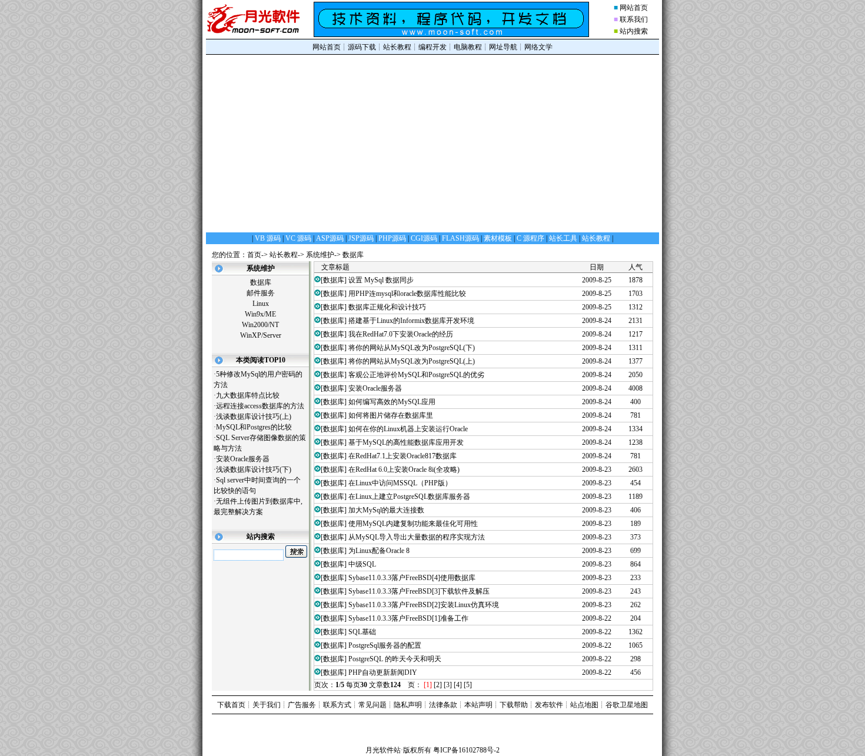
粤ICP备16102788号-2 (466, 750)
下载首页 (231, 705)
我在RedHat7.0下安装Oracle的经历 (400, 334)
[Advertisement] (432, 143)
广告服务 (302, 705)
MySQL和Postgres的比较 (254, 427)
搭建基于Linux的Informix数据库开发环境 (411, 321)
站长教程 (397, 47)
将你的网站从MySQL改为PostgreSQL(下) (411, 348)
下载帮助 (514, 705)
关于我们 (266, 705)
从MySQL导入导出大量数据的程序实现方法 (416, 537)
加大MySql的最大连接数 (386, 510)
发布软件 (549, 705)
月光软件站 (383, 750)
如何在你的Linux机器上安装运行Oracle (408, 429)
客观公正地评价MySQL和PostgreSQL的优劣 (416, 375)
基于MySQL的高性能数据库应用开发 (406, 442)
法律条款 (443, 705)
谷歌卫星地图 (627, 705)
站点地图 (584, 705)
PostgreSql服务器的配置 (384, 645)
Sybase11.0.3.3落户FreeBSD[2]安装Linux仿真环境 (423, 605)
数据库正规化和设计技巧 (387, 307)
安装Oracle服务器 (243, 459)
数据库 (353, 255)
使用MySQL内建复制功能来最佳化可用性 (413, 523)
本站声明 (478, 705)
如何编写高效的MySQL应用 (391, 402)
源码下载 (362, 47)
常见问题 (372, 705)
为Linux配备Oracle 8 (379, 551)
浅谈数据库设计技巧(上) (253, 416)
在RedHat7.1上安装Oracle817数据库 (402, 456)
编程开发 (432, 47)
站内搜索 (634, 31)
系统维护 (320, 255)
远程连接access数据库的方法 (260, 406)
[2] (438, 685)
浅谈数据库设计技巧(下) (253, 469)
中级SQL (362, 564)
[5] (468, 685)
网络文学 (538, 47)
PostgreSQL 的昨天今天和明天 (394, 659)
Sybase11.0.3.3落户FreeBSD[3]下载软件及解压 (419, 591)
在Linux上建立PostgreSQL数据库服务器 (409, 496)
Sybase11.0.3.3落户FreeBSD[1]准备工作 (408, 618)
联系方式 (337, 705)
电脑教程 (468, 47)
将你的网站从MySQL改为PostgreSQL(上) (411, 361)
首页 (254, 255)
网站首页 (634, 8)
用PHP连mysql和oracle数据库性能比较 (407, 293)
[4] (458, 685)
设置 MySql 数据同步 (381, 280)
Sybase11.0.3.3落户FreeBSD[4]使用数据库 (411, 578)
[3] (448, 685)
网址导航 (503, 47)
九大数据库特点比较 (248, 395)
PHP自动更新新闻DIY (382, 672)
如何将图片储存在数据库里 (390, 415)
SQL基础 (362, 632)
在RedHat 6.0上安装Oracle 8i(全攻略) (404, 469)
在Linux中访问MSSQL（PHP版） (400, 483)
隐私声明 (408, 705)
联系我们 (634, 19)
